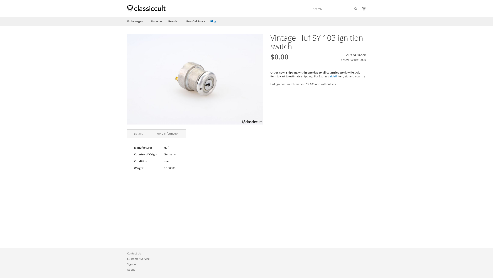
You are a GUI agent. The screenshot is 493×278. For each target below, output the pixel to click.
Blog (213, 21)
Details (138, 133)
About (131, 269)
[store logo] (146, 8)
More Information (168, 133)
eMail (333, 76)
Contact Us (134, 253)
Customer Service (138, 259)
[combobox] (335, 9)
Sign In (131, 264)
